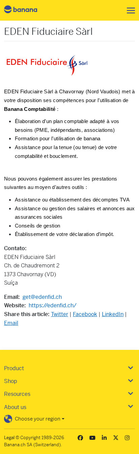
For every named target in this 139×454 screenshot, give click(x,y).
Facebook (85, 314)
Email (11, 323)
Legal (9, 437)
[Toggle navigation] (129, 10)
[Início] (26, 10)
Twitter (59, 314)
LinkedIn (112, 314)
